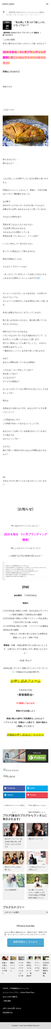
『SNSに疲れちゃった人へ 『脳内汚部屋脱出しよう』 (37, 807)
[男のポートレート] (35, 839)
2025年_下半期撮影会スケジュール (16, 988)
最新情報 (6, 33)
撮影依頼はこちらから (25, 942)
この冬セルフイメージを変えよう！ (14, 807)
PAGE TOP (47, 995)
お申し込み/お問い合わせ (12, 1008)
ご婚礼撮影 (7, 1001)
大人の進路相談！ (11, 890)
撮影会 (36, 33)
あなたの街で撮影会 (10, 997)
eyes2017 (9, 35)
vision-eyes (23, 1025)
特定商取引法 (8, 1013)
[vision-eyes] (8, 4)
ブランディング (27, 33)
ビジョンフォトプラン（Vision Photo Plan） (19, 992)
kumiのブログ (16, 33)
